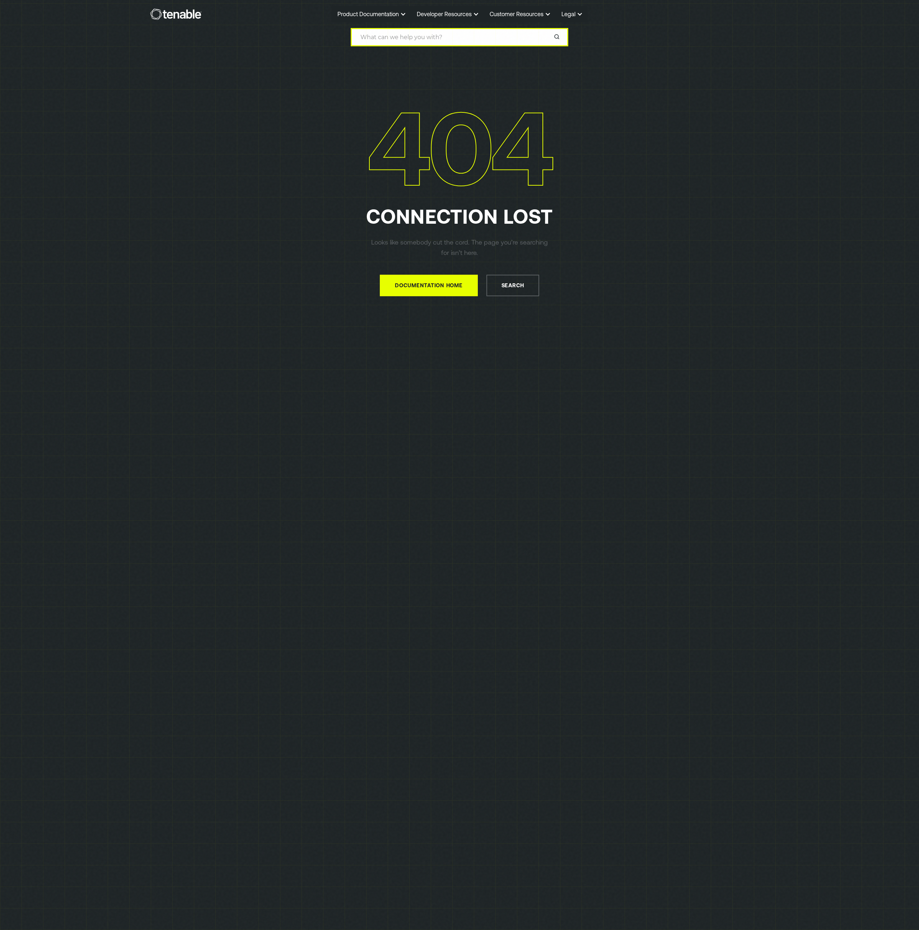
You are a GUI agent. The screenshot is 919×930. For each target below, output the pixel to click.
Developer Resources (445, 14)
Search (513, 285)
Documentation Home (429, 285)
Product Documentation (368, 14)
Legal (569, 14)
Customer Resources (517, 14)
